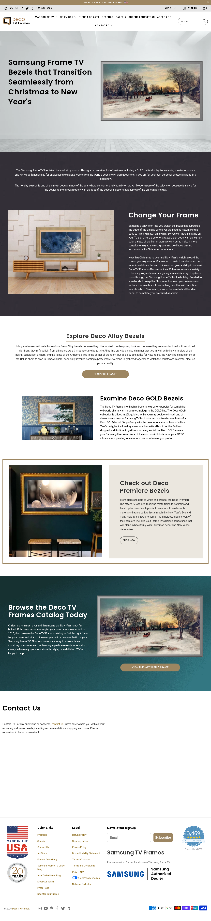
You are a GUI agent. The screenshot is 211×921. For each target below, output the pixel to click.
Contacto (102, 25)
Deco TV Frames (20, 908)
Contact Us (43, 847)
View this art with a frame (150, 667)
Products (42, 835)
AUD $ (168, 8)
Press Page (43, 888)
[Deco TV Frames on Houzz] (32, 8)
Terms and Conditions (83, 865)
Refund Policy (79, 835)
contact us (57, 724)
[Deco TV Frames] (16, 21)
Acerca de (164, 17)
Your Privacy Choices (88, 878)
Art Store (42, 853)
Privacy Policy (79, 847)
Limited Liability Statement (86, 853)
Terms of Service (81, 859)
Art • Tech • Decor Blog (49, 875)
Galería (121, 17)
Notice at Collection (82, 884)
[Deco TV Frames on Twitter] (27, 8)
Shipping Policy (80, 841)
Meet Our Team (45, 881)
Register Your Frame (48, 894)
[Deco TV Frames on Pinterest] (16, 8)
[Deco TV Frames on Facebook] (21, 8)
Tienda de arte (89, 17)
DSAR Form (78, 872)
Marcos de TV (44, 17)
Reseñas (107, 17)
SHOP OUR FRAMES (105, 374)
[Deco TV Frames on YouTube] (10, 8)
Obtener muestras (141, 17)
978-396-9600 (44, 8)
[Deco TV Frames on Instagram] (5, 8)
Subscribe (163, 837)
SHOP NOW (129, 540)
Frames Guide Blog (47, 859)
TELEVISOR (67, 17)
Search (41, 841)
